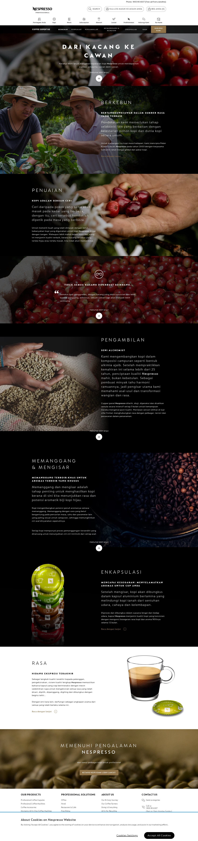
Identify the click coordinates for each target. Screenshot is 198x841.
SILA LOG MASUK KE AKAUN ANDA (126, 9)
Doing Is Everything (109, 807)
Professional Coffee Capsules (33, 800)
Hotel (63, 804)
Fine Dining (65, 811)
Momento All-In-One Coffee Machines (36, 811)
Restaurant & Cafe (68, 807)
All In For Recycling (109, 811)
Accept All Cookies (159, 835)
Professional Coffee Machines (33, 804)
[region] (99, 826)
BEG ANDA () (158, 9)
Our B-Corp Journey (109, 800)
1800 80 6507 (139, 2)
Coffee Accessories (28, 807)
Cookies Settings (127, 835)
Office (63, 800)
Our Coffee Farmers (109, 804)
